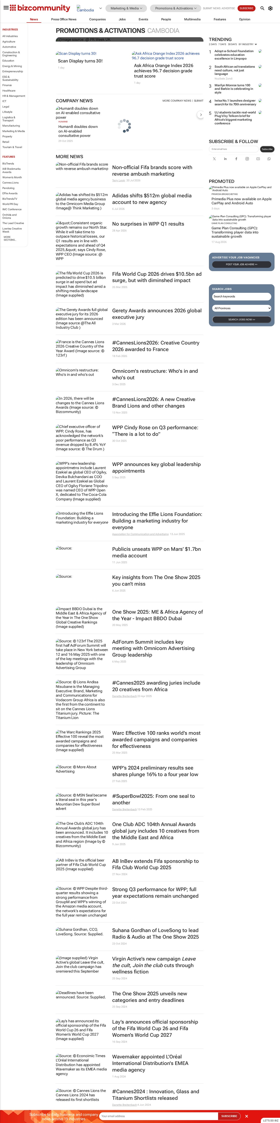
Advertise (228, 8)
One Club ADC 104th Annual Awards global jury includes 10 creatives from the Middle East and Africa (155, 830)
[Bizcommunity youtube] (258, 159)
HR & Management (13, 95)
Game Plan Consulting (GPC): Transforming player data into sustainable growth (235, 232)
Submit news (211, 8)
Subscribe (267, 149)
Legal (5, 106)
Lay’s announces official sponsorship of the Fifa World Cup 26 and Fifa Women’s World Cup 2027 (155, 1028)
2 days (213, 44)
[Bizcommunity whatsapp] (269, 159)
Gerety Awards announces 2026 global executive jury (157, 314)
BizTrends (8, 163)
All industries (10, 36)
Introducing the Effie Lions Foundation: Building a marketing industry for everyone (157, 520)
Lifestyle (7, 111)
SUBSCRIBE (229, 1116)
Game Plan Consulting (224, 223)
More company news (177, 100)
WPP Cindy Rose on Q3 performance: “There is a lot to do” (155, 431)
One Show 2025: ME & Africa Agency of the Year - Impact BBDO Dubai (157, 615)
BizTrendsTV (9, 198)
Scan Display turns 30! (80, 61)
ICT (4, 101)
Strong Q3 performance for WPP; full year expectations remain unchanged (155, 892)
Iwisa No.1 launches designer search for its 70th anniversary (235, 102)
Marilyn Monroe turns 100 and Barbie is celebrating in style (234, 88)
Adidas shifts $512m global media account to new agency (152, 199)
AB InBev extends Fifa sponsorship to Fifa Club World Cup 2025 (155, 864)
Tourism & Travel (12, 147)
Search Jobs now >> (241, 319)
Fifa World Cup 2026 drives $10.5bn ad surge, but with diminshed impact (157, 277)
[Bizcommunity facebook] (236, 159)
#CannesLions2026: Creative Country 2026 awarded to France (155, 346)
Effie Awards (10, 193)
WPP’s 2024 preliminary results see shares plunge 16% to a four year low (155, 771)
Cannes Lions (10, 182)
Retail (5, 141)
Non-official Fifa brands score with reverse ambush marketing (152, 170)
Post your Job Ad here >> (241, 264)
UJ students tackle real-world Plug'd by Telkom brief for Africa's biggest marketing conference (235, 118)
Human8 (62, 121)
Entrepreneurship (12, 71)
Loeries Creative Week (12, 230)
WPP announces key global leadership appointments (156, 467)
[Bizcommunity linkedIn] (225, 159)
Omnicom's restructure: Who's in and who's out (155, 374)
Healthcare (9, 90)
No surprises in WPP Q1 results (148, 224)
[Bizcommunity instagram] (247, 159)
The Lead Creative (13, 223)
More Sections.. (10, 238)
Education (8, 60)
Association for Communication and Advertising (140, 534)
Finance (7, 85)
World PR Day (10, 204)
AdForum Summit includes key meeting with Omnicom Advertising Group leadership (153, 648)
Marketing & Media (13, 131)
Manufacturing (11, 125)
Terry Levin (118, 180)
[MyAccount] (271, 8)
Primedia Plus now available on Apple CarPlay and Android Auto (241, 201)
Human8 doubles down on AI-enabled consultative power (78, 131)
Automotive (9, 46)
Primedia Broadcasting (225, 194)
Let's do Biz (270, 1120)
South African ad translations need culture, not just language (235, 70)
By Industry (246, 44)
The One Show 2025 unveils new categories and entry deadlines (149, 997)
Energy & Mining (12, 66)
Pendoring (8, 188)
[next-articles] (201, 114)
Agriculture (8, 41)
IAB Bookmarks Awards (11, 170)
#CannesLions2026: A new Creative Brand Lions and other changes (153, 402)
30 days (232, 44)
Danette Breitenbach (124, 696)
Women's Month (12, 177)
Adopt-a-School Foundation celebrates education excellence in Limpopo (234, 54)
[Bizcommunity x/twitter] (214, 159)
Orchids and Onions (9, 216)
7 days (222, 44)
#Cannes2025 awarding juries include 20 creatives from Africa (156, 686)
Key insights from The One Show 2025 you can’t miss (156, 580)
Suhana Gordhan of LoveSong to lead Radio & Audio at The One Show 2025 (155, 933)
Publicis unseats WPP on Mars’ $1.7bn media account (156, 552)
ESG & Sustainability (10, 78)
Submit (198, 100)
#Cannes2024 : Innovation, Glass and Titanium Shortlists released (155, 1095)
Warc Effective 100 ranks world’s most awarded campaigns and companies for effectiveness (156, 739)
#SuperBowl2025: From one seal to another (153, 799)
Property (7, 136)
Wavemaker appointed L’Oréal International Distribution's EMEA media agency (150, 1063)
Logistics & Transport (8, 119)
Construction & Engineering (11, 54)
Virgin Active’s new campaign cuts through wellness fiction (154, 965)
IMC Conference (12, 209)
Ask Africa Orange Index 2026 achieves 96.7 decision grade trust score (163, 71)
